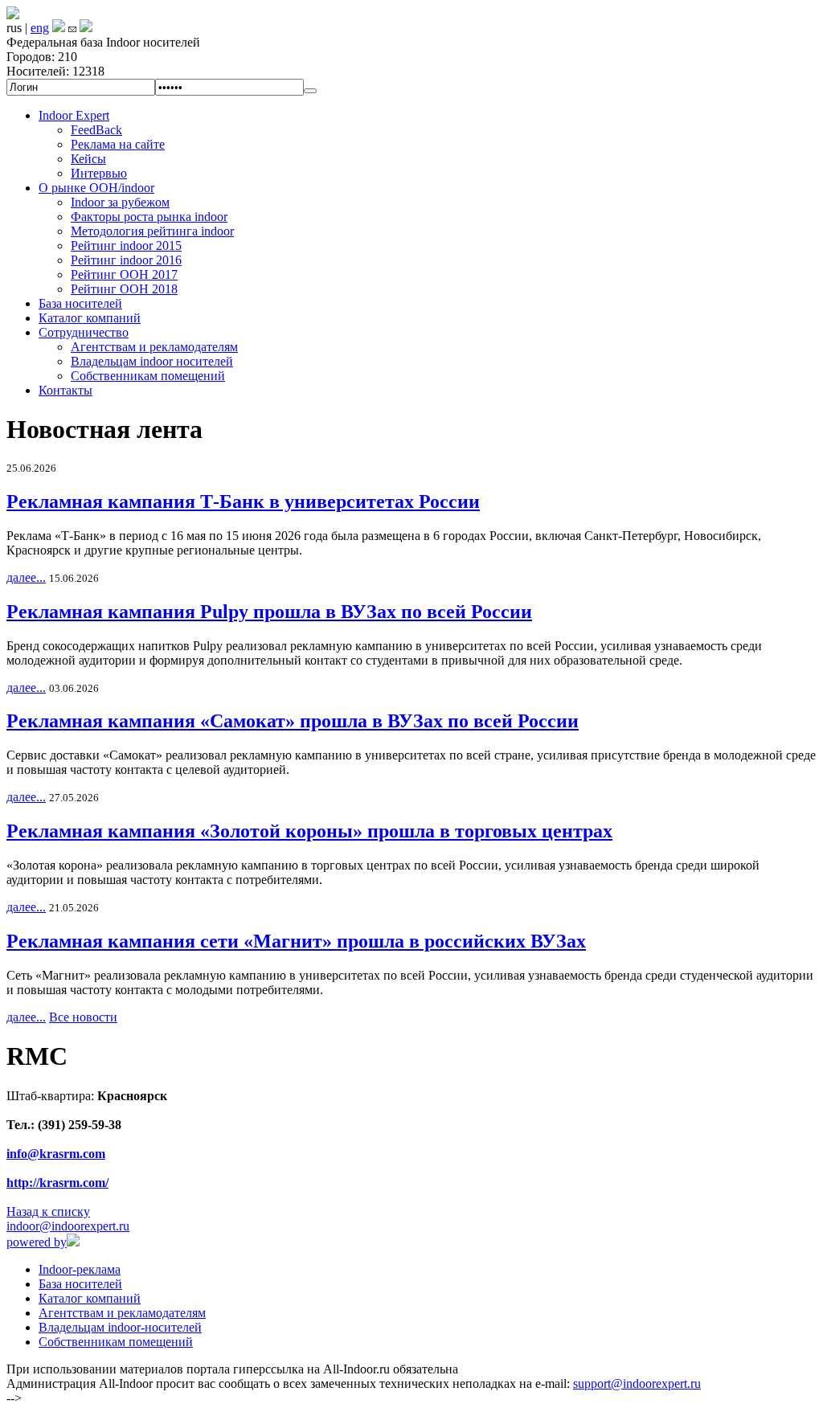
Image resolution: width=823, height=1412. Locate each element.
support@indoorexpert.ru (637, 1383)
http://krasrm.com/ (57, 1182)
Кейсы (88, 159)
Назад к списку (48, 1211)
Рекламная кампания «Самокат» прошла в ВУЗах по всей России (292, 720)
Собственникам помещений (148, 376)
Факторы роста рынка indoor (149, 216)
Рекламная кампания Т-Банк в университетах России (243, 501)
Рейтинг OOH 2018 (124, 289)
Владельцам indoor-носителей (120, 1327)
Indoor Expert (74, 115)
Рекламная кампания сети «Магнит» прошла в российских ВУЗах (296, 941)
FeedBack (96, 130)
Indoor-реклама (80, 1269)
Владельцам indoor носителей (152, 361)
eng (40, 28)
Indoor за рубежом (120, 202)
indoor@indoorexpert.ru (67, 1226)
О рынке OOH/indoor (96, 187)
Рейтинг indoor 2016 (126, 260)
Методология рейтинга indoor (152, 231)
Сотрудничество (84, 332)
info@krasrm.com (55, 1153)
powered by (36, 1242)
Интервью (99, 173)
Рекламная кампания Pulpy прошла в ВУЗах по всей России (269, 611)
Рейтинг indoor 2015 (126, 245)
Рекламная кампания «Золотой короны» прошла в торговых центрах (309, 831)
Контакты (65, 390)
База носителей (80, 303)
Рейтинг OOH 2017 (124, 274)
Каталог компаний (90, 318)
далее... (26, 577)
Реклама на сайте (118, 144)
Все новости (83, 1017)
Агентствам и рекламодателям (154, 347)
